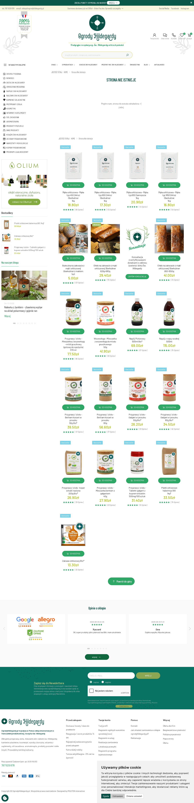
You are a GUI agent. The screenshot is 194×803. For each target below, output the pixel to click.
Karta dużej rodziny (74, 750)
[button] (154, 36)
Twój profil (103, 726)
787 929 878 (8, 765)
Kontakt (134, 726)
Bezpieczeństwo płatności (174, 730)
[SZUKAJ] (127, 55)
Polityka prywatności (172, 734)
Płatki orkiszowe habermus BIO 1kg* (29, 223)
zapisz (96, 682)
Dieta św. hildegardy (15, 82)
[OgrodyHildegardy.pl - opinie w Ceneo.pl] (36, 634)
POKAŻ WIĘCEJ (124, 706)
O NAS (53, 65)
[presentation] (4, 629)
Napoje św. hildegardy (16, 91)
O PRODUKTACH (67, 65)
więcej (94, 657)
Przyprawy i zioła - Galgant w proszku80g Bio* (169, 417)
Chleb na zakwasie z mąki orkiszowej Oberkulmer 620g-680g (105, 268)
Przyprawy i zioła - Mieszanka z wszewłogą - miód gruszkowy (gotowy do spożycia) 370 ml (73, 344)
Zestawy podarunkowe (16, 139)
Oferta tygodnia (13, 74)
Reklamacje (136, 738)
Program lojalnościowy (17, 152)
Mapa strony (168, 738)
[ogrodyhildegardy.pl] (24, 25)
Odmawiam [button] (117, 796)
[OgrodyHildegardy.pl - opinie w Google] (25, 622)
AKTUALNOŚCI (159, 65)
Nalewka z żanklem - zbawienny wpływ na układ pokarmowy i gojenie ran (23, 308)
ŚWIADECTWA (135, 65)
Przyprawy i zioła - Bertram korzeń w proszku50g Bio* (73, 418)
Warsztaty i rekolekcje (17, 143)
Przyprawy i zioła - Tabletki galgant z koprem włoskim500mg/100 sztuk (137, 492)
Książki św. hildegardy (16, 135)
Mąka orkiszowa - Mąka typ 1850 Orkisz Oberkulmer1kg (169, 196)
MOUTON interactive (76, 791)
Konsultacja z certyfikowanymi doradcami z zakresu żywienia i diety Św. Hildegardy (137, 263)
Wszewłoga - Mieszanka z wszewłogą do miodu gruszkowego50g (105, 342)
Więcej (7, 316)
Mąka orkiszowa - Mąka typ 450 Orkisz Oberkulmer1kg (73, 196)
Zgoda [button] (106, 796)
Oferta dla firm (169, 726)
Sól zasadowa (12, 117)
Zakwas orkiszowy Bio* (73, 560)
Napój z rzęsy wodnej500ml (169, 340)
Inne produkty (12, 130)
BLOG (146, 65)
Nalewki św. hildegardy (17, 96)
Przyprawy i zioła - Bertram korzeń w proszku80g (105, 418)
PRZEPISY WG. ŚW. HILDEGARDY (113, 65)
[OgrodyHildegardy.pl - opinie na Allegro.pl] (46, 622)
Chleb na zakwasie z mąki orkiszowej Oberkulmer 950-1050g (169, 268)
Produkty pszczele (15, 126)
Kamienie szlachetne (15, 100)
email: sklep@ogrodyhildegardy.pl (30, 8)
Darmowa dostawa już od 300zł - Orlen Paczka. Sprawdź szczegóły (94, 8)
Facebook (175, 8)
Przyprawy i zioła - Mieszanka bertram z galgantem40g (105, 492)
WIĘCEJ (112, 2)
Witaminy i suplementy (16, 113)
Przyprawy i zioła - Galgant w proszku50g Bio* (137, 417)
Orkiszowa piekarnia (15, 87)
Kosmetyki (11, 108)
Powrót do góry (124, 581)
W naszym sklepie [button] (17, 65)
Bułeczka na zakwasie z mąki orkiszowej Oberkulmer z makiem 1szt (73, 269)
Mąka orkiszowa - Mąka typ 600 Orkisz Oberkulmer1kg (105, 196)
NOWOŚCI (10, 78)
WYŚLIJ (148, 675)
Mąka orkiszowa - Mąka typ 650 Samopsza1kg (137, 195)
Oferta (165, 743)
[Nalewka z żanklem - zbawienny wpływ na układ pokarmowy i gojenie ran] (24, 285)
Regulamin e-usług (106, 738)
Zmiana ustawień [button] (134, 796)
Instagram (185, 8)
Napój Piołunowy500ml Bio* (137, 340)
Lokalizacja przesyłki (107, 746)
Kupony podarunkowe (16, 148)
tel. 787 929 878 (8, 8)
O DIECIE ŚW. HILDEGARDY (88, 65)
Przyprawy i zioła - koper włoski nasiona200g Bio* (73, 490)
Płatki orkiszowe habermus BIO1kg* (169, 490)
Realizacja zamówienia (108, 742)
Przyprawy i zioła (14, 104)
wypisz (108, 682)
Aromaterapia (12, 121)
